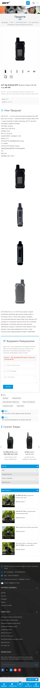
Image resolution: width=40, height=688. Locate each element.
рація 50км (20, 406)
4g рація (5, 398)
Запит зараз (31, 679)
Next (39, 447)
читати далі (20, 502)
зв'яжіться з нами (6, 605)
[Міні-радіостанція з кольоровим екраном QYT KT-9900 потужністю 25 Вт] (8, 548)
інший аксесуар (6, 482)
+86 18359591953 (19, 572)
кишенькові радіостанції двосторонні (12, 639)
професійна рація (6, 630)
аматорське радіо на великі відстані (11, 617)
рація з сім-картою (29, 402)
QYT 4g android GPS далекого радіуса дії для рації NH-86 (19, 358)
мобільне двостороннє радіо (9, 620)
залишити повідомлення (20, 683)
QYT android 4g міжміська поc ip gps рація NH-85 (17, 420)
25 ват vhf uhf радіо (7, 636)
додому (5, 23)
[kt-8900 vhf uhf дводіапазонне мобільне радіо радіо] (8, 501)
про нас (3, 596)
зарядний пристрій (7, 474)
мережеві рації (5, 642)
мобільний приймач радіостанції (10, 623)
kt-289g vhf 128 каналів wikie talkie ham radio (10, 453)
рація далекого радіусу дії (11, 402)
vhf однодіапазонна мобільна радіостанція (27, 527)
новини (3, 602)
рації (11, 22)
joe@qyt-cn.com (14, 583)
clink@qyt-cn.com (24, 579)
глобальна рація (8, 406)
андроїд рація (16, 398)
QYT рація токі (5, 646)
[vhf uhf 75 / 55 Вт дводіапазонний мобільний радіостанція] (8, 516)
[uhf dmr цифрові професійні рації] (29, 441)
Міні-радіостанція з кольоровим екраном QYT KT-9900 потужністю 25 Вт (26, 544)
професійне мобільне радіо (9, 627)
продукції (4, 599)
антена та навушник (7, 478)
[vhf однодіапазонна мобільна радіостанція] (8, 532)
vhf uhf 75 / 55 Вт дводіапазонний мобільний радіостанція (25, 512)
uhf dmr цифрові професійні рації (29, 453)
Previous (1, 447)
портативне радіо (21, 22)
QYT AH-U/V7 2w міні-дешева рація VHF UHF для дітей (17, 414)
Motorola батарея (6, 633)
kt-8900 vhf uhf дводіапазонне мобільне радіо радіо (24, 497)
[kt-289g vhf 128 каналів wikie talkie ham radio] (10, 441)
